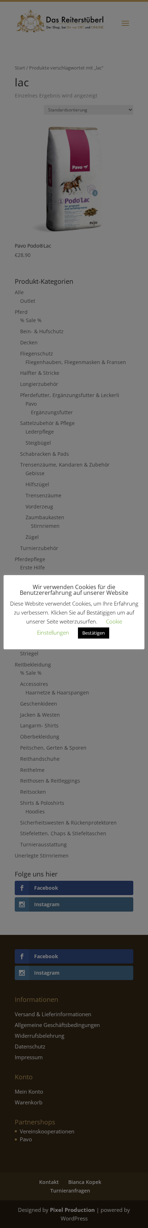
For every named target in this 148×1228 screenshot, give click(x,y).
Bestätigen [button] (93, 633)
